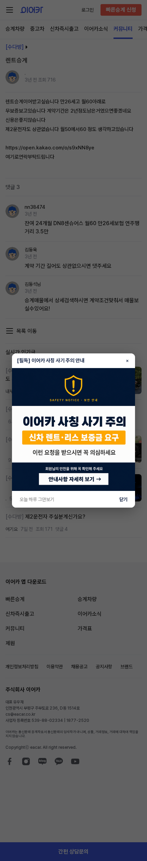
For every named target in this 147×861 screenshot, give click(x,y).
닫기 (123, 499)
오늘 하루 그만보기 (36, 499)
